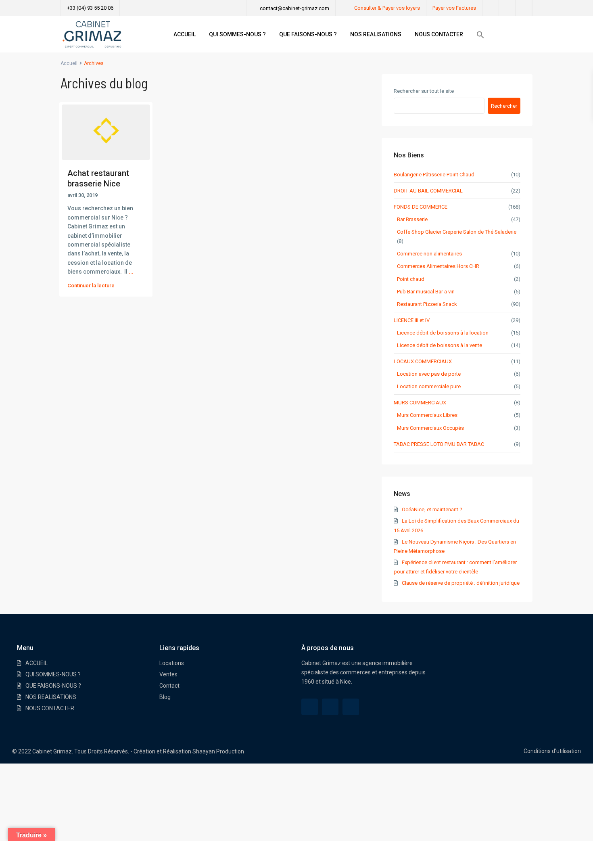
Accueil (69, 63)
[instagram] (524, 8)
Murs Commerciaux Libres (427, 415)
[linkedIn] (507, 8)
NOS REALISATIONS (375, 34)
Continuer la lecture (91, 285)
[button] (480, 35)
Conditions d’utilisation (552, 751)
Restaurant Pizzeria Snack (427, 304)
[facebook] (490, 8)
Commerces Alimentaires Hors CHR (438, 266)
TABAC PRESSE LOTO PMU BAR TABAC (439, 444)
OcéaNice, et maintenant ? (432, 509)
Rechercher (504, 106)
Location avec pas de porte (429, 374)
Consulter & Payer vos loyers (387, 8)
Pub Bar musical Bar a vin (426, 292)
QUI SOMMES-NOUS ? (237, 34)
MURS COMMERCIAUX (420, 403)
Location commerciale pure (429, 386)
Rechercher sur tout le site (424, 91)
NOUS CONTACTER (439, 34)
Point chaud (410, 279)
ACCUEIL (184, 34)
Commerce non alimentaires (429, 254)
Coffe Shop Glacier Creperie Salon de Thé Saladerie (456, 232)
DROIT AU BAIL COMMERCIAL (428, 191)
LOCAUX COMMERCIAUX (423, 361)
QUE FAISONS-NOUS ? (308, 34)
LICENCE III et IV (412, 320)
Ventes (168, 674)
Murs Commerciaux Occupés (430, 428)
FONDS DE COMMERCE (420, 207)
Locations (171, 663)
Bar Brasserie (412, 219)
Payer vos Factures (454, 8)
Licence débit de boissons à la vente (439, 345)
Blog (165, 697)
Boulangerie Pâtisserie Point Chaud (434, 175)
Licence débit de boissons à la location (443, 333)
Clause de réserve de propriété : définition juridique (461, 583)
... (131, 271)
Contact (169, 685)
